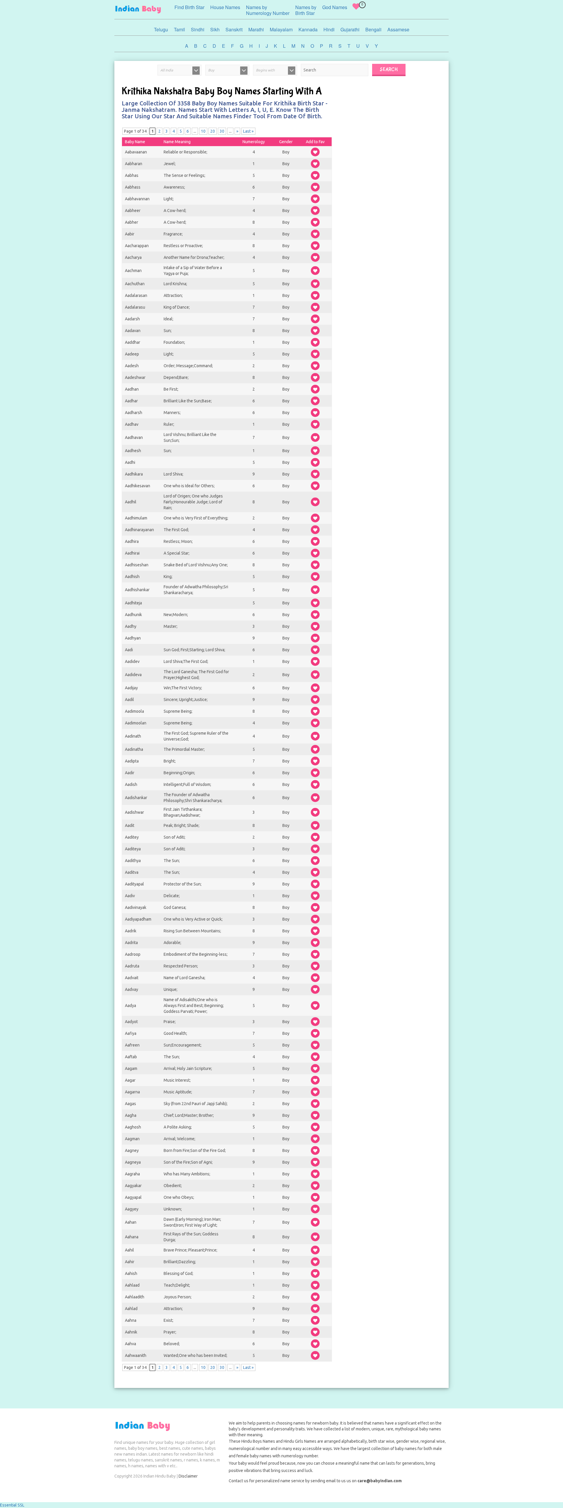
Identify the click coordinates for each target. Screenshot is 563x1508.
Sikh (215, 29)
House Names (225, 7)
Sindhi (197, 29)
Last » (248, 131)
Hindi (329, 29)
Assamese (398, 29)
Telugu (161, 29)
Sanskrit (234, 29)
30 (222, 131)
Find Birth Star (189, 7)
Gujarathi (349, 29)
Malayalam (281, 29)
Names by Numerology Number (267, 10)
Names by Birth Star (305, 10)
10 (203, 131)
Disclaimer (188, 1476)
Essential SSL (12, 1505)
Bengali (373, 29)
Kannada (308, 29)
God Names (334, 7)
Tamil (179, 29)
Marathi (256, 29)
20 (212, 131)
